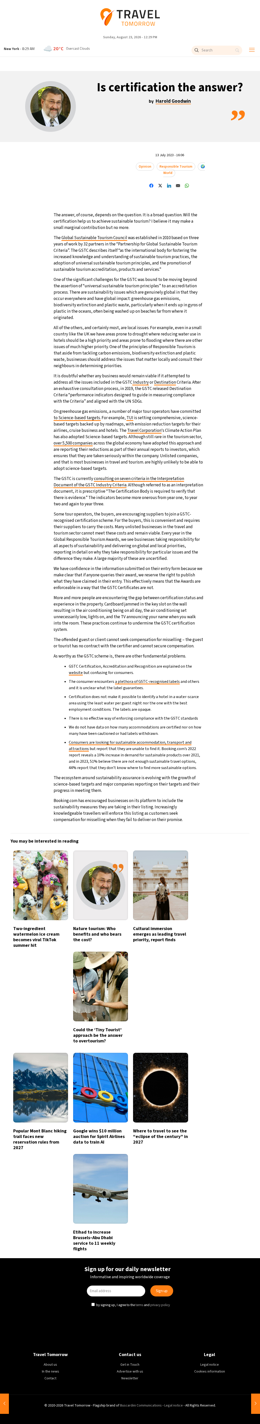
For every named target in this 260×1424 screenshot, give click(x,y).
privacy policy (160, 754)
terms (140, 754)
